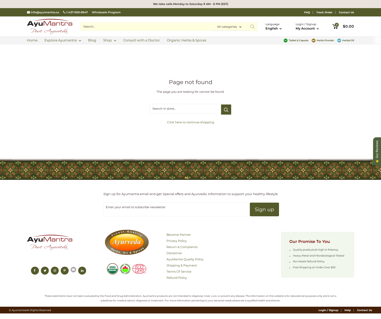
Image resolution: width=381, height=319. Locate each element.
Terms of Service (178, 271)
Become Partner (178, 235)
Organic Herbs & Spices (186, 40)
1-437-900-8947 (77, 12)
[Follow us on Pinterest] (65, 271)
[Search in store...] (226, 109)
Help (347, 310)
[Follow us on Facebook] (35, 271)
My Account (306, 28)
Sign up (264, 209)
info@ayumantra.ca (45, 12)
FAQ (307, 12)
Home (32, 40)
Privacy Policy (176, 241)
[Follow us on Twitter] (45, 271)
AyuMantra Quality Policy (185, 259)
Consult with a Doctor (141, 40)
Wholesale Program (106, 12)
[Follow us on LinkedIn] (82, 271)
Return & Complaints (181, 247)
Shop (107, 40)
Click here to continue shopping (190, 122)
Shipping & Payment (181, 265)
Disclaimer (174, 253)
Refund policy (176, 278)
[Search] (252, 26)
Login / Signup (328, 310)
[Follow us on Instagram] (55, 271)
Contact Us (346, 12)
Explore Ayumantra (60, 40)
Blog (92, 40)
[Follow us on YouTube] (73, 269)
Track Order (324, 12)
